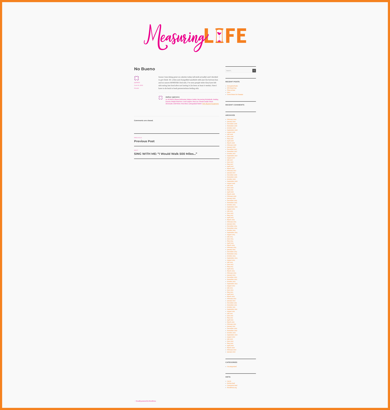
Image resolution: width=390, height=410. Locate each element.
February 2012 (231, 299)
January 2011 (231, 326)
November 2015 (232, 203)
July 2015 (230, 211)
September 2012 (232, 284)
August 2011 (231, 311)
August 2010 (231, 337)
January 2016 (231, 198)
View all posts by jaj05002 (210, 104)
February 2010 (231, 350)
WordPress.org (232, 387)
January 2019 (231, 121)
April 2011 (230, 320)
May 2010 (230, 343)
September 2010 (232, 335)
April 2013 (230, 269)
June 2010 (230, 341)
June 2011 (230, 316)
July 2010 (230, 339)
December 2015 (232, 200)
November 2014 (232, 228)
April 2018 (230, 141)
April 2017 (230, 166)
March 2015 (231, 220)
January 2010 (231, 352)
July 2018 (230, 134)
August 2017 (231, 158)
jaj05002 (137, 82)
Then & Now (231, 90)
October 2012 (231, 281)
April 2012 (230, 294)
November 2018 (232, 126)
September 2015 (232, 207)
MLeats (136, 88)
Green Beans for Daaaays (235, 94)
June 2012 (230, 290)
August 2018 (231, 132)
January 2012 (231, 301)
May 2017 (230, 164)
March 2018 (231, 143)
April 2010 (230, 345)
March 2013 (231, 271)
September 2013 (232, 258)
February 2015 (231, 222)
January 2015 (231, 224)
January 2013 (231, 275)
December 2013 (232, 252)
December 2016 (232, 175)
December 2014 (232, 226)
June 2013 (230, 264)
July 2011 (230, 313)
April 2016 (230, 192)
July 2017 (230, 160)
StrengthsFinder (232, 86)
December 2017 (232, 149)
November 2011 (232, 305)
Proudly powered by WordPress (146, 401)
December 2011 (232, 303)
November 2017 (232, 151)
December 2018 (232, 124)
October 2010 (231, 333)
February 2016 (231, 196)
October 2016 (231, 179)
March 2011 (231, 322)
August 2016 (231, 183)
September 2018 (232, 130)
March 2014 (231, 245)
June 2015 (230, 213)
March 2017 (231, 168)
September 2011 (232, 309)
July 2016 (230, 185)
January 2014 (231, 249)
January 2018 (231, 147)
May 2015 (230, 215)
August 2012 (231, 286)
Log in (229, 381)
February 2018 (231, 145)
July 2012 (230, 288)
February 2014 (231, 247)
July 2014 (230, 237)
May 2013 (230, 267)
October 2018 (231, 128)
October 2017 (231, 153)
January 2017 (231, 173)
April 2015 (230, 217)
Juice (228, 92)
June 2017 (230, 162)
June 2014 (230, 239)
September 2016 (232, 181)
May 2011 (230, 318)
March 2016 (231, 194)
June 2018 (230, 136)
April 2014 (230, 243)
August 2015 (231, 209)
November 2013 (232, 254)
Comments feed (232, 385)
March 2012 (231, 296)
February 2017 (231, 171)
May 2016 (230, 190)
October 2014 (231, 230)
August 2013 (231, 260)
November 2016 (232, 177)
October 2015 (231, 205)
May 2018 (230, 139)
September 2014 (232, 232)
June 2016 (230, 188)
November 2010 (232, 330)
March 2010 (231, 348)
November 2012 (232, 279)
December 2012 (232, 277)
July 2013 (230, 262)
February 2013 (231, 273)
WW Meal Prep (231, 88)
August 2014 (231, 235)
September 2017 (232, 156)
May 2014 (230, 241)
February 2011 (231, 324)
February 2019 (231, 119)
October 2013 (231, 256)
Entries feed (231, 383)
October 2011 (231, 307)
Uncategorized (232, 366)
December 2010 (232, 328)
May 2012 (230, 292)
